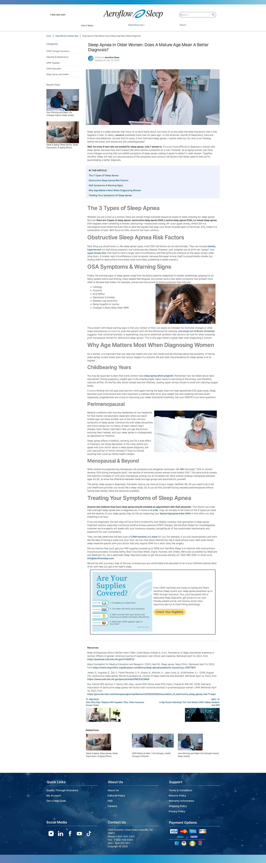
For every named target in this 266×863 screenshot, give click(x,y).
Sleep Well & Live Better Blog (66, 36)
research (119, 135)
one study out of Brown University (196, 331)
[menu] (133, 25)
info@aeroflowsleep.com (100, 558)
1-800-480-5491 (58, 15)
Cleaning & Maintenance (57, 57)
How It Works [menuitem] (87, 25)
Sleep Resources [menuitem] (135, 25)
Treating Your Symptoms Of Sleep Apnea (110, 195)
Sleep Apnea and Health (57, 74)
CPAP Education (53, 68)
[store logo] (133, 13)
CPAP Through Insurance (57, 51)
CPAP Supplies (53, 63)
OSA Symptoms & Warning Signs (106, 185)
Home (48, 36)
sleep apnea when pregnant (158, 375)
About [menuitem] (182, 25)
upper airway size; (97, 252)
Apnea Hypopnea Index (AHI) (175, 513)
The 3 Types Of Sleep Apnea (103, 175)
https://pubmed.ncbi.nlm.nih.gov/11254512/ (110, 659)
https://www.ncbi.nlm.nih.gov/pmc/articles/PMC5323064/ (118, 679)
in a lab (154, 510)
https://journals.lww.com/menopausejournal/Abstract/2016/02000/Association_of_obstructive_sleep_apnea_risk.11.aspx (151, 694)
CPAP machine (139, 536)
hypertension (94, 249)
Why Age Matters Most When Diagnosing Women (115, 190)
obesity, (211, 246)
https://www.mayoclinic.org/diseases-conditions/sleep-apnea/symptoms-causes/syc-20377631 (144, 667)
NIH (182, 469)
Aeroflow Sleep (112, 57)
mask (155, 536)
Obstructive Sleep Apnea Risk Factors (108, 180)
